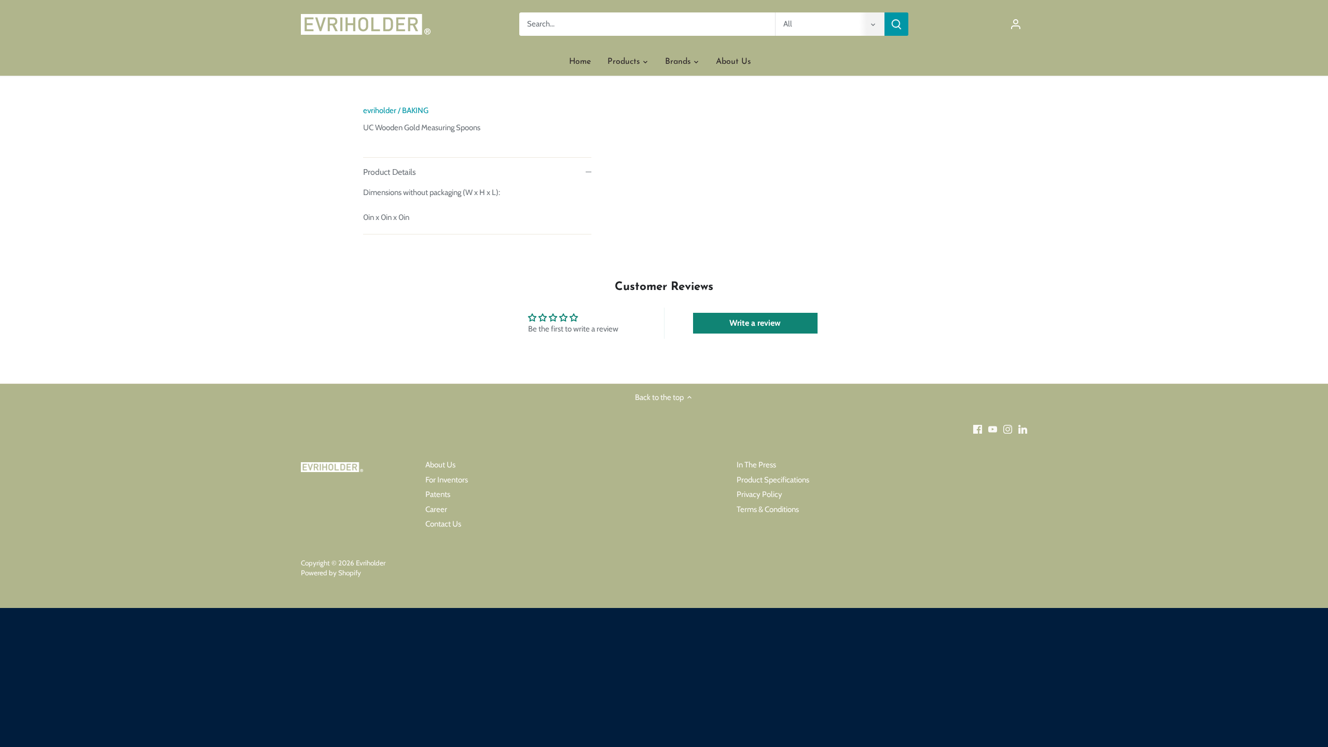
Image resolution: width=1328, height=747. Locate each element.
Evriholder (370, 563)
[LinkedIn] (1022, 429)
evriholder (379, 110)
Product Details (389, 172)
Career (436, 509)
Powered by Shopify (331, 573)
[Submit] (896, 24)
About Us (440, 464)
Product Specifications (773, 480)
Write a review (755, 323)
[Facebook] (977, 429)
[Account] (1015, 24)
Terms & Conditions (768, 509)
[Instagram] (1007, 429)
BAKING (415, 110)
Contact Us (443, 524)
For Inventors (446, 480)
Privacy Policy (759, 494)
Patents (437, 494)
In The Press (756, 464)
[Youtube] (992, 429)
